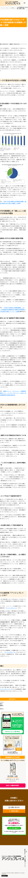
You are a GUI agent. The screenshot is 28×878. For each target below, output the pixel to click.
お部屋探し (12, 8)
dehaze (24, 3)
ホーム (2, 8)
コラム (7, 8)
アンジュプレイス (11, 608)
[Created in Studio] (4, 876)
